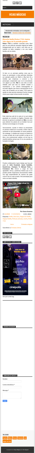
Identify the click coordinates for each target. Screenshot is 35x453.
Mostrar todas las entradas (22, 33)
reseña (25, 219)
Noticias (7, 24)
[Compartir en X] (27, 214)
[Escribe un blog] (26, 214)
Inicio (12, 224)
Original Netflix (7, 219)
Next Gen (16, 216)
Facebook (17, 3)
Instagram (14, 3)
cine (25, 438)
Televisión (20, 438)
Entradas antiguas (26, 224)
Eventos (5, 438)
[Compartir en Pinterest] (30, 214)
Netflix (11, 216)
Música (10, 438)
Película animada (17, 219)
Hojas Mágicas (17, 14)
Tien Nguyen (26, 449)
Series (14, 438)
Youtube (20, 3)
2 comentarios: (16, 214)
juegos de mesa (7, 441)
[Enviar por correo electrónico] (24, 214)
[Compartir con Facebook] (29, 214)
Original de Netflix (25, 216)
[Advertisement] (15, 312)
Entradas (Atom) (16, 227)
